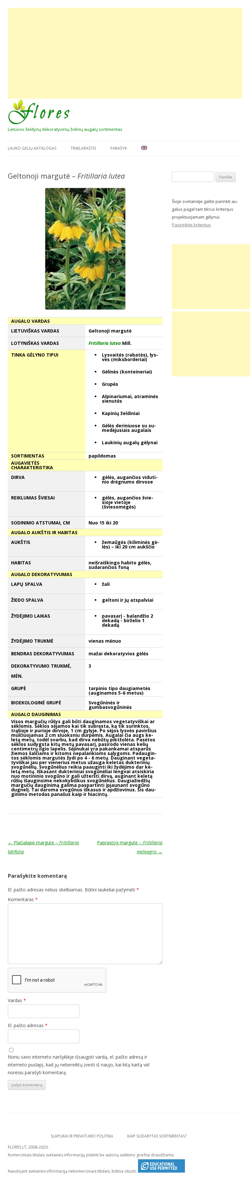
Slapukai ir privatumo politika (82, 1136)
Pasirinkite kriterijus (191, 225)
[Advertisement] (125, 53)
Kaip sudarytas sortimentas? (157, 1136)
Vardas (17, 1000)
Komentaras (23, 899)
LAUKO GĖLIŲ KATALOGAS (32, 148)
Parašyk (118, 148)
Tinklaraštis (83, 148)
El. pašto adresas (28, 1025)
